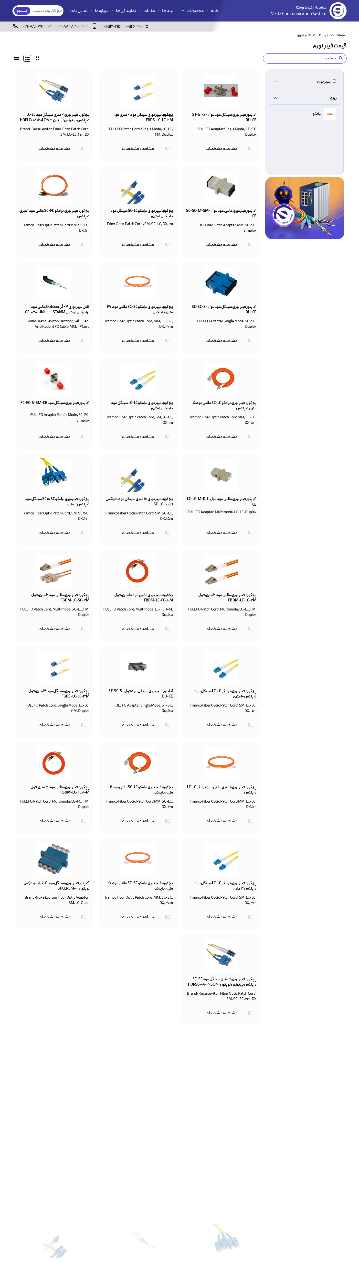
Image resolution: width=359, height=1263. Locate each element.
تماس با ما (79, 11)
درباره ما (102, 11)
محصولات (195, 11)
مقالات (149, 11)
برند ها (167, 11)
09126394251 (137, 26)
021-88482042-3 (71, 26)
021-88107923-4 (37, 26)
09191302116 (111, 26)
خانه (215, 11)
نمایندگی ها (126, 11)
